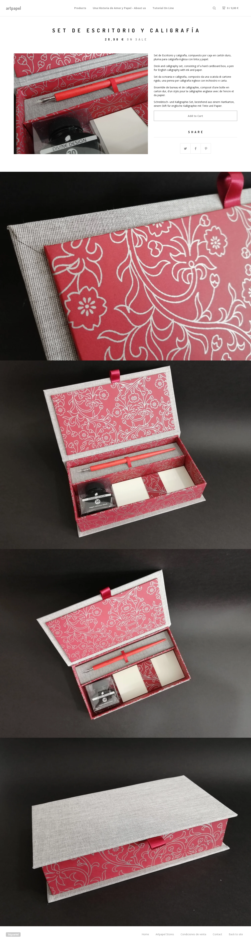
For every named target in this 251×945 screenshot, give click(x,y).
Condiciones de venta (193, 934)
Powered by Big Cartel (13, 934)
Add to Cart (195, 116)
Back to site (236, 934)
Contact (217, 934)
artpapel (13, 8)
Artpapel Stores (165, 934)
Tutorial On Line (163, 8)
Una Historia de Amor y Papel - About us (119, 8)
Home (145, 934)
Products (80, 8)
